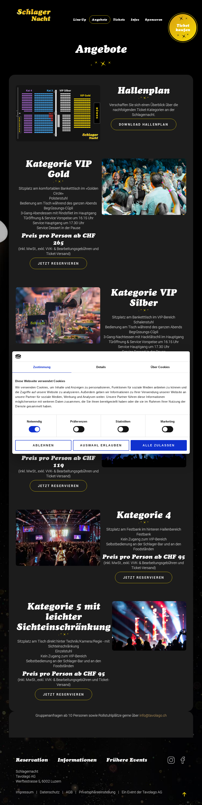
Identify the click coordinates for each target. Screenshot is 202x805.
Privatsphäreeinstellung (97, 792)
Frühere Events (126, 760)
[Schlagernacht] (34, 13)
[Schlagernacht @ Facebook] (182, 762)
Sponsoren (153, 19)
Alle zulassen (159, 445)
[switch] (78, 429)
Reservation (32, 760)
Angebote (99, 19)
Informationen (77, 760)
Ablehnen (43, 445)
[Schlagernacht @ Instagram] (171, 762)
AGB (69, 792)
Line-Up (79, 19)
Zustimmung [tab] (42, 367)
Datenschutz (50, 792)
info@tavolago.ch (153, 715)
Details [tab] (101, 367)
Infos (135, 19)
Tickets (119, 19)
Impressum (25, 792)
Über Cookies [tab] (160, 367)
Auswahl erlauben (101, 445)
